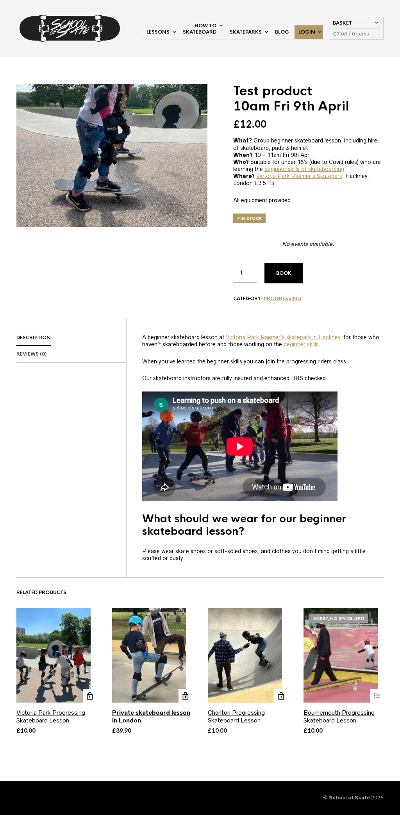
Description (33, 338)
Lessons (158, 32)
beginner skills (301, 344)
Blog (282, 32)
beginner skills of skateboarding (304, 169)
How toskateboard (199, 29)
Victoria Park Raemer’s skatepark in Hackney (283, 337)
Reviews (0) (31, 354)
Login (306, 32)
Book (283, 273)
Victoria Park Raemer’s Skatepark (299, 176)
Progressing (283, 298)
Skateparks (246, 32)
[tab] (71, 338)
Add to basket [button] (185, 696)
